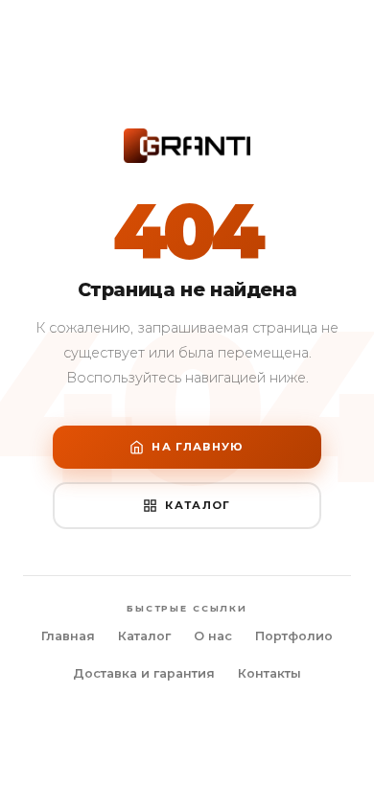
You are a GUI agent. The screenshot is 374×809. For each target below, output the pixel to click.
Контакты (269, 673)
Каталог (197, 505)
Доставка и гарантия (144, 673)
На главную (198, 446)
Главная (68, 636)
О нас (213, 636)
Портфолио (294, 636)
